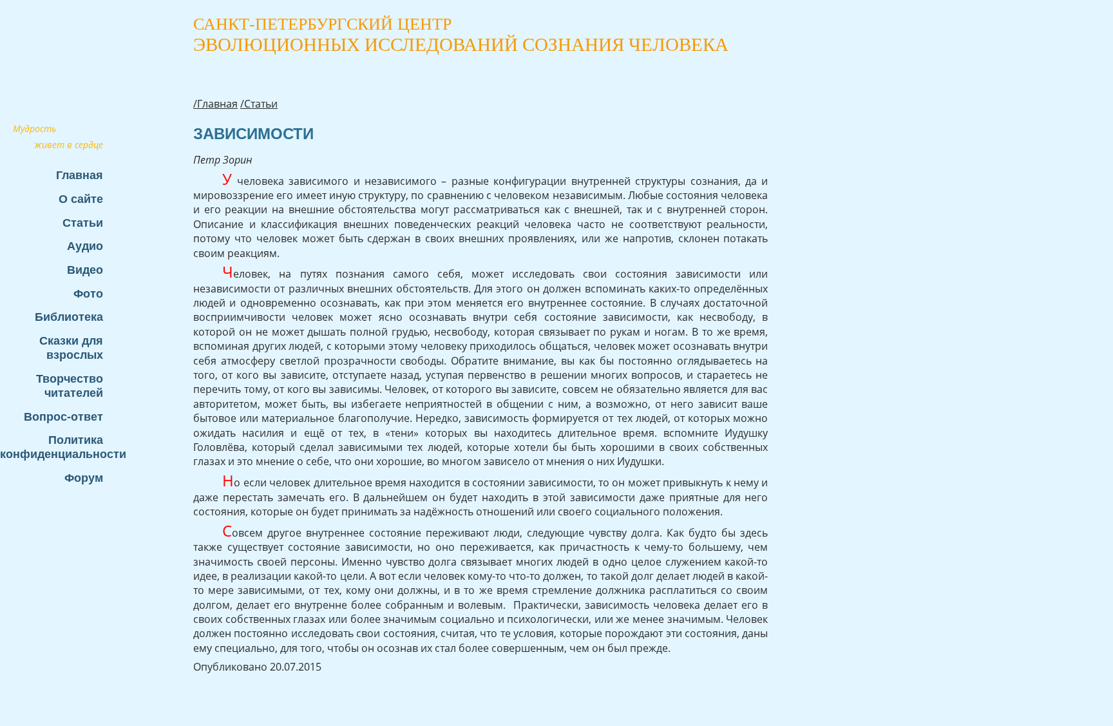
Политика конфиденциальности (58, 447)
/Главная (215, 104)
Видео (85, 269)
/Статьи (259, 104)
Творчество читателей (69, 385)
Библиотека (69, 316)
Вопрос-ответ (63, 416)
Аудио (85, 246)
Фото (88, 293)
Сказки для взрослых (71, 347)
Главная (79, 175)
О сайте (81, 198)
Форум (83, 477)
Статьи (82, 222)
